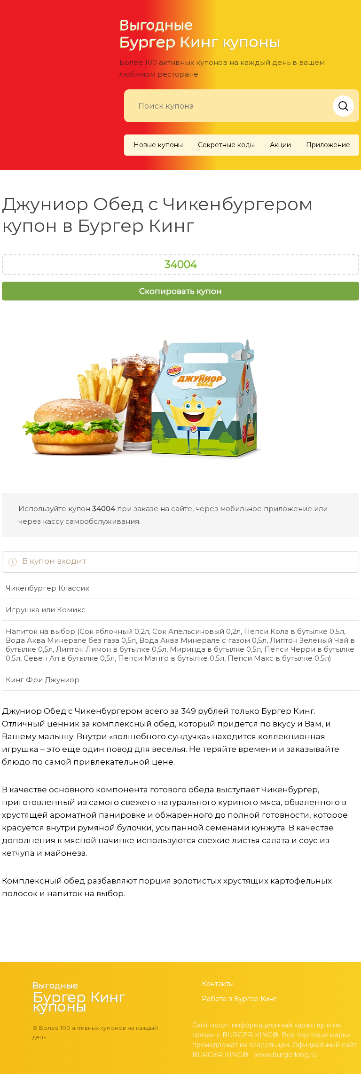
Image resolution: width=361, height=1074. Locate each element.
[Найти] (343, 106)
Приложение (328, 145)
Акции (280, 145)
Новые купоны (158, 145)
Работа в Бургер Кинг (239, 999)
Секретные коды (226, 145)
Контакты (218, 983)
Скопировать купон (180, 291)
